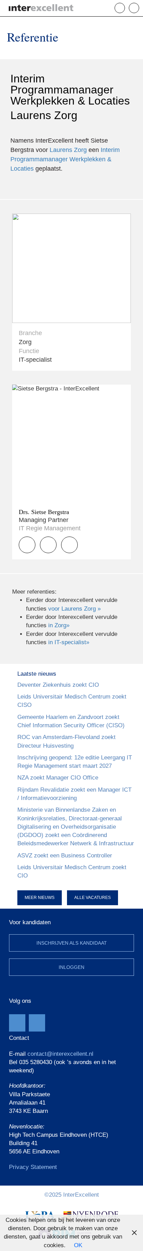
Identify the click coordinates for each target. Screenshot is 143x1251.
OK (78, 1245)
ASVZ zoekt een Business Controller (64, 855)
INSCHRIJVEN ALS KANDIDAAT (71, 943)
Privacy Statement (33, 1167)
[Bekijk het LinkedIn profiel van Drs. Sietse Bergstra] (69, 545)
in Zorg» (58, 625)
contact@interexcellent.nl (60, 1054)
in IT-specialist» (68, 642)
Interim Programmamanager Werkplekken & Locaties (65, 159)
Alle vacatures (92, 897)
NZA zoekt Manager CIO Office (57, 777)
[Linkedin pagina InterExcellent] (37, 1023)
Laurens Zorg (68, 149)
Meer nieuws (39, 897)
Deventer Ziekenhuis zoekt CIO (58, 685)
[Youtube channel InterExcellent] (17, 1023)
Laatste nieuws (36, 673)
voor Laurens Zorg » (74, 608)
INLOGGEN (71, 967)
